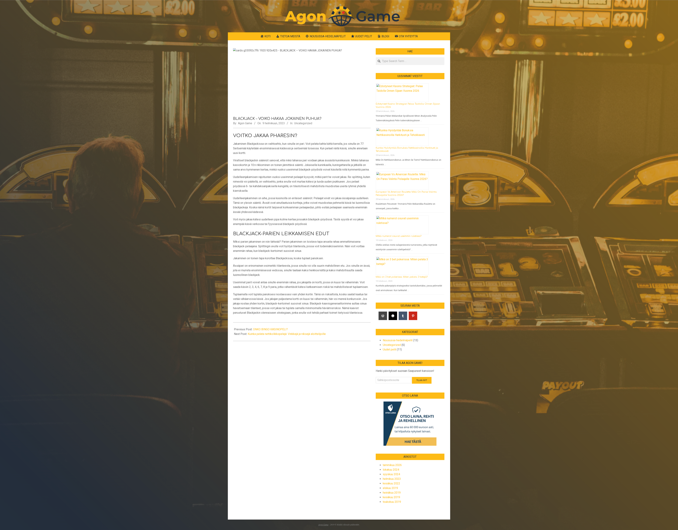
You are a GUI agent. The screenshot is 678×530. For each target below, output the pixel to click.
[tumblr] (403, 316)
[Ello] (393, 316)
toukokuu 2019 (392, 501)
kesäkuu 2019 (391, 497)
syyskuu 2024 (391, 474)
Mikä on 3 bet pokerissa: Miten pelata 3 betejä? (402, 277)
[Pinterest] (413, 316)
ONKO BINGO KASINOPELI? (270, 329)
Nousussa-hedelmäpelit (397, 340)
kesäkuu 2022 (391, 483)
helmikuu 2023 (392, 479)
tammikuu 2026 (392, 465)
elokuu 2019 (390, 488)
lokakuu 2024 (391, 469)
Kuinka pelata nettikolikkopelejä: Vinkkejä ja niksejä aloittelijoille (287, 334)
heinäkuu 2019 (392, 492)
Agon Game (323, 524)
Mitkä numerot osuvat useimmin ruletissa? (398, 236)
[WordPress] (383, 316)
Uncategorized (303, 123)
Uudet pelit (389, 349)
